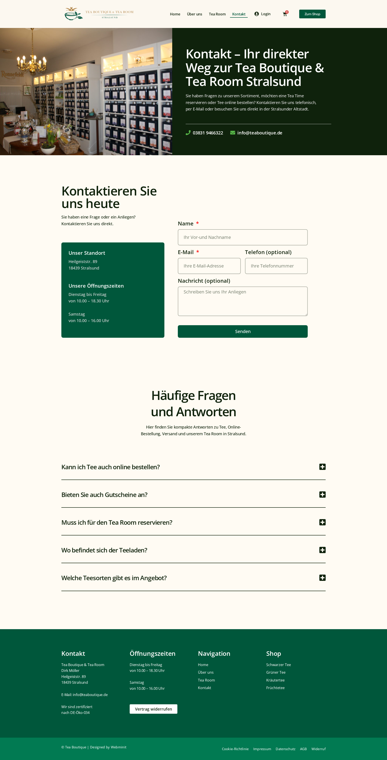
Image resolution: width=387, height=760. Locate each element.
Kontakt (238, 14)
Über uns (194, 14)
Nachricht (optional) (204, 281)
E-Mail (186, 253)
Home (175, 14)
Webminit (118, 747)
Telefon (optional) (268, 253)
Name (186, 224)
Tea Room (217, 14)
